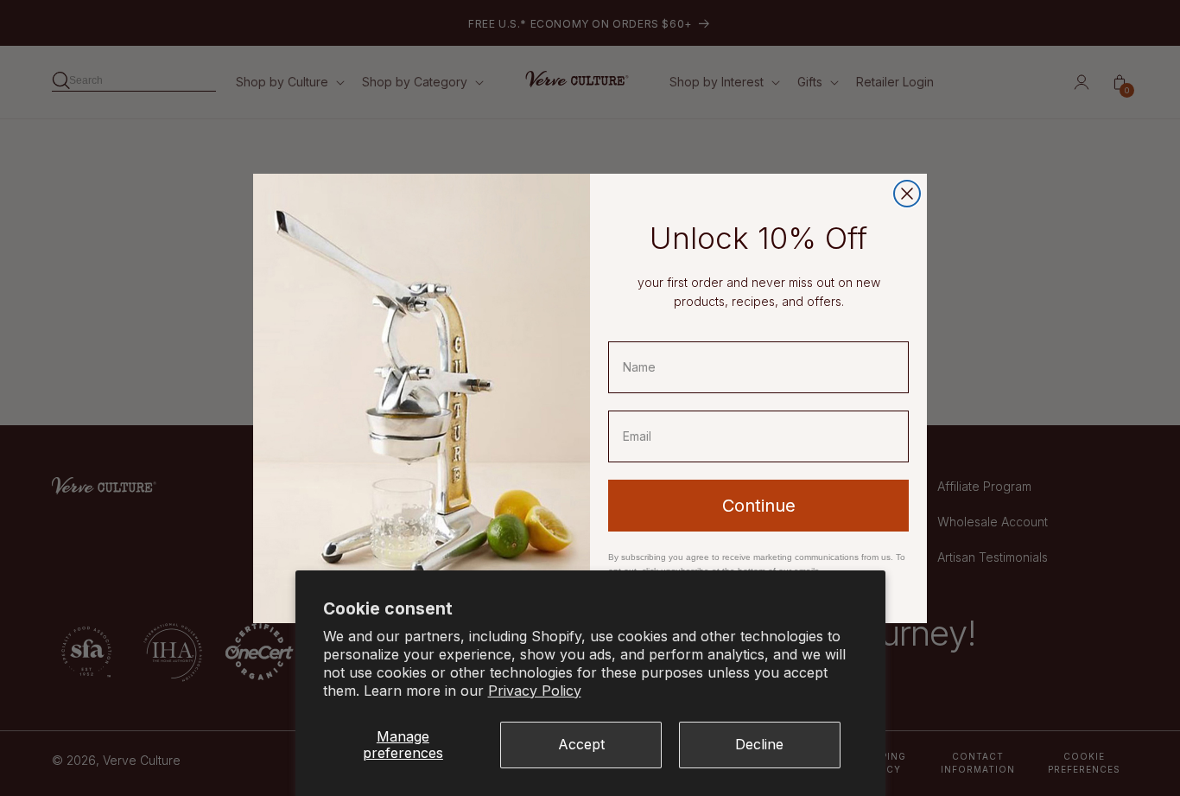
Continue (759, 505)
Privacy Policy (534, 690)
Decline (759, 744)
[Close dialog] (907, 194)
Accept (581, 744)
